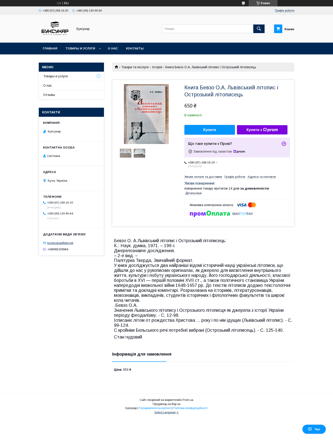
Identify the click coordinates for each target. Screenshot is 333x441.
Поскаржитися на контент (155, 408)
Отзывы (49, 95)
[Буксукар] (55, 37)
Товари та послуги (135, 67)
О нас (113, 48)
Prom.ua (188, 400)
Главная (50, 48)
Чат (317, 429)
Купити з (254, 130)
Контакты (135, 48)
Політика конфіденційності (190, 408)
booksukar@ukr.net (60, 243)
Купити (209, 130)
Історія (157, 67)
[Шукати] (259, 28)
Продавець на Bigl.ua (166, 404)
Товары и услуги (80, 48)
